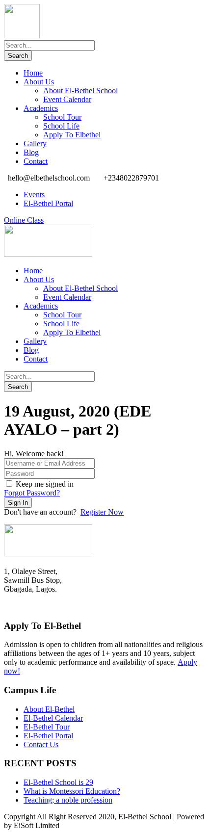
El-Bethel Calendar (53, 718)
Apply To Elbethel (72, 134)
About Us (39, 82)
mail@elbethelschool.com (43, 607)
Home (33, 73)
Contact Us (41, 744)
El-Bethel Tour (47, 727)
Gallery (35, 143)
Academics (41, 108)
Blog (31, 152)
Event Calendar (67, 99)
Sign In (18, 502)
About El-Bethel (49, 709)
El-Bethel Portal (48, 203)
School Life (61, 126)
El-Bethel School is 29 (58, 782)
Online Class (24, 220)
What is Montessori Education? (72, 791)
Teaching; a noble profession (68, 800)
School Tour (62, 117)
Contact (36, 161)
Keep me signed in (45, 484)
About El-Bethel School (80, 90)
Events (34, 194)
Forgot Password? (32, 493)
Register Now (102, 512)
